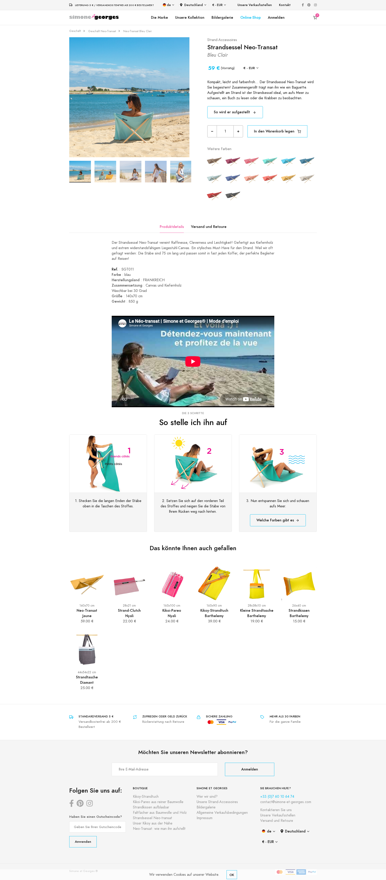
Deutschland (193, 5)
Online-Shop (250, 17)
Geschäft (75, 31)
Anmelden (276, 17)
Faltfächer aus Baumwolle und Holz (160, 812)
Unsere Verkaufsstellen (254, 5)
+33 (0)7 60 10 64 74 (277, 796)
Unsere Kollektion (189, 17)
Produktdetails (172, 226)
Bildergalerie (222, 17)
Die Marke (159, 17)
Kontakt (285, 5)
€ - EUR (217, 5)
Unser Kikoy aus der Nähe (152, 823)
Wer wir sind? (207, 796)
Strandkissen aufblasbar (151, 807)
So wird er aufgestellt (232, 112)
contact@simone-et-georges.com (285, 801)
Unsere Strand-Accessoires (217, 801)
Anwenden (83, 841)
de (169, 5)
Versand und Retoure (209, 226)
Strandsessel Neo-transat (152, 818)
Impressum (204, 818)
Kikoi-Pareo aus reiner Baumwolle (158, 801)
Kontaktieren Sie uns (276, 810)
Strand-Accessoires (222, 39)
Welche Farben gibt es (275, 520)
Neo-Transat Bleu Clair (137, 31)
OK (231, 874)
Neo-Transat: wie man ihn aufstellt (159, 828)
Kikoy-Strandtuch (146, 796)
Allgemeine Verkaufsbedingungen (222, 812)
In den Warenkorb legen (275, 131)
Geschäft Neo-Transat (102, 31)
